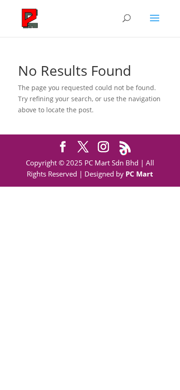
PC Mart (139, 173)
